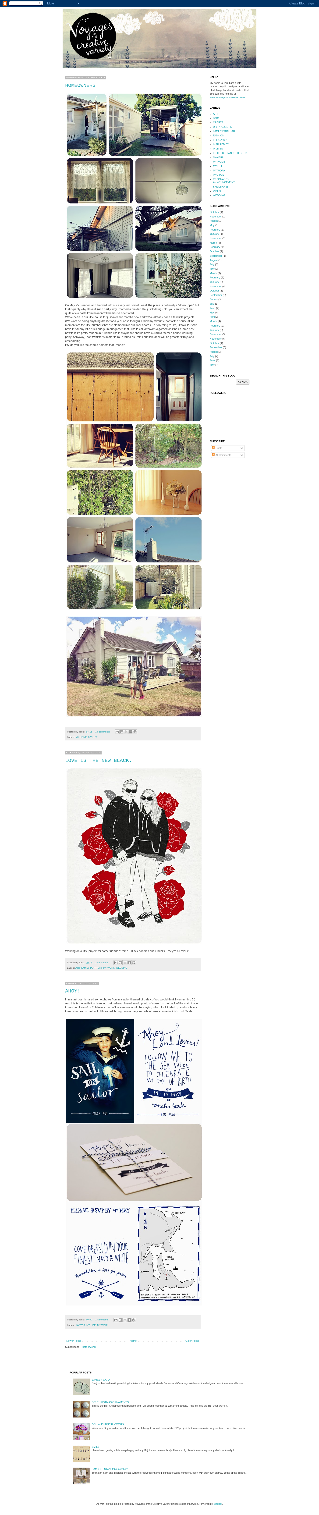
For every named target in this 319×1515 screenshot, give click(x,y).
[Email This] (117, 731)
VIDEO (217, 191)
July (212, 264)
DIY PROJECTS (222, 126)
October (214, 212)
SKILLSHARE (220, 186)
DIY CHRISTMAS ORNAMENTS (110, 1402)
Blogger (218, 1503)
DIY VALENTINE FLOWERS (108, 1424)
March (213, 242)
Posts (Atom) (88, 1346)
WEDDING (121, 968)
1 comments (101, 1319)
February (215, 229)
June (212, 308)
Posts (218, 448)
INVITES (80, 1325)
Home (133, 1340)
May (212, 225)
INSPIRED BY (221, 144)
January (214, 233)
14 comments (102, 731)
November (216, 216)
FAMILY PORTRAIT (91, 968)
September (216, 255)
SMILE (95, 1446)
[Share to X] (126, 731)
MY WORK (109, 968)
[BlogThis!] (121, 731)
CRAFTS (218, 122)
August (214, 220)
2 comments (101, 962)
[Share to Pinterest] (135, 731)
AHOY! (72, 991)
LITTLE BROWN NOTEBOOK (230, 153)
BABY (216, 118)
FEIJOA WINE (221, 140)
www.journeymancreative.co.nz (227, 97)
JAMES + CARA (101, 1379)
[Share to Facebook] (130, 731)
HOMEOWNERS (80, 86)
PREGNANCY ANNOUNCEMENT (224, 181)
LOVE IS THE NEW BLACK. (98, 761)
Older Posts (192, 1340)
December (216, 334)
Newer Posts (73, 1340)
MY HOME (81, 737)
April (212, 316)
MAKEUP (218, 157)
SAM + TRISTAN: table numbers (110, 1469)
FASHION (218, 135)
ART (77, 968)
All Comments (223, 455)
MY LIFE (93, 737)
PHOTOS (218, 174)
